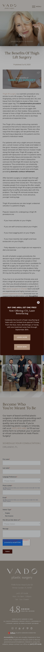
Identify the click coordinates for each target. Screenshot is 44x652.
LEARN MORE (22, 337)
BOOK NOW (22, 347)
